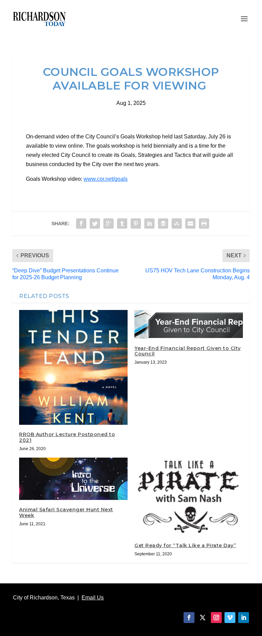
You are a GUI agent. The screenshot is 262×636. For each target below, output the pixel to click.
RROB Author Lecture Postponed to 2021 (67, 437)
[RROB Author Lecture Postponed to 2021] (73, 367)
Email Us (93, 597)
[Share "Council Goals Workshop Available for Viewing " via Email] (190, 223)
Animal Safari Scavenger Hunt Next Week (66, 512)
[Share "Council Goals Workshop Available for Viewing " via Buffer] (163, 223)
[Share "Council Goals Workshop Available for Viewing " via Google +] (108, 223)
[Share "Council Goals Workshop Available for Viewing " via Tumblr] (122, 223)
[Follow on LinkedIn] (243, 617)
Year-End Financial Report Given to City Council (187, 351)
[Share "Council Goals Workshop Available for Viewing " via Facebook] (81, 223)
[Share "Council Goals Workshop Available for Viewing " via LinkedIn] (149, 223)
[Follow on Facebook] (189, 617)
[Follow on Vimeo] (229, 617)
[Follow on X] (202, 617)
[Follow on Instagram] (216, 617)
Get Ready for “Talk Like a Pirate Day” (185, 545)
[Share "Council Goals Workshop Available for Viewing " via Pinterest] (136, 223)
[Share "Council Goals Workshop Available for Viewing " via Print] (204, 223)
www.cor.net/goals (106, 179)
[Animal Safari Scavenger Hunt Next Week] (73, 479)
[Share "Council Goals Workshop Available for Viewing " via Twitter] (95, 223)
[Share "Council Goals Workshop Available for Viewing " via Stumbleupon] (177, 223)
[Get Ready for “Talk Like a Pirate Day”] (188, 497)
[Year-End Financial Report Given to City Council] (188, 324)
